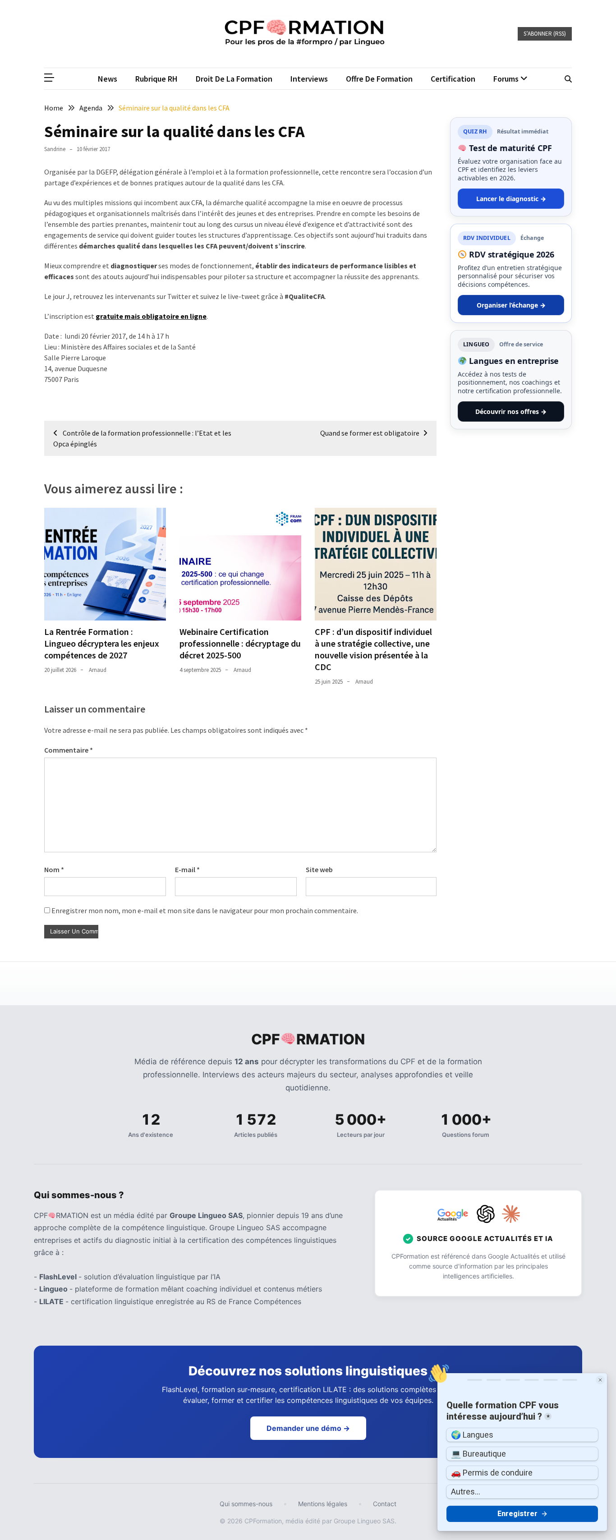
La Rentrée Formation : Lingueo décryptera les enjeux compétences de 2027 (101, 643)
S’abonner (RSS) (545, 33)
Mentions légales (322, 1504)
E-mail (187, 869)
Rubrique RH (156, 79)
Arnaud (97, 670)
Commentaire (68, 749)
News (107, 79)
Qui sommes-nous (246, 1504)
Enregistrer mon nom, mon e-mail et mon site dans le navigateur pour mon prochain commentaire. (204, 910)
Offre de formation (379, 79)
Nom (54, 869)
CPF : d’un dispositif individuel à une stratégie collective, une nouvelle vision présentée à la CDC (373, 649)
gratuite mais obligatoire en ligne (151, 316)
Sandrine (54, 149)
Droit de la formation (234, 79)
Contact (384, 1504)
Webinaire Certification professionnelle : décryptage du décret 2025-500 (240, 643)
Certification (453, 79)
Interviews (309, 79)
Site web (319, 869)
